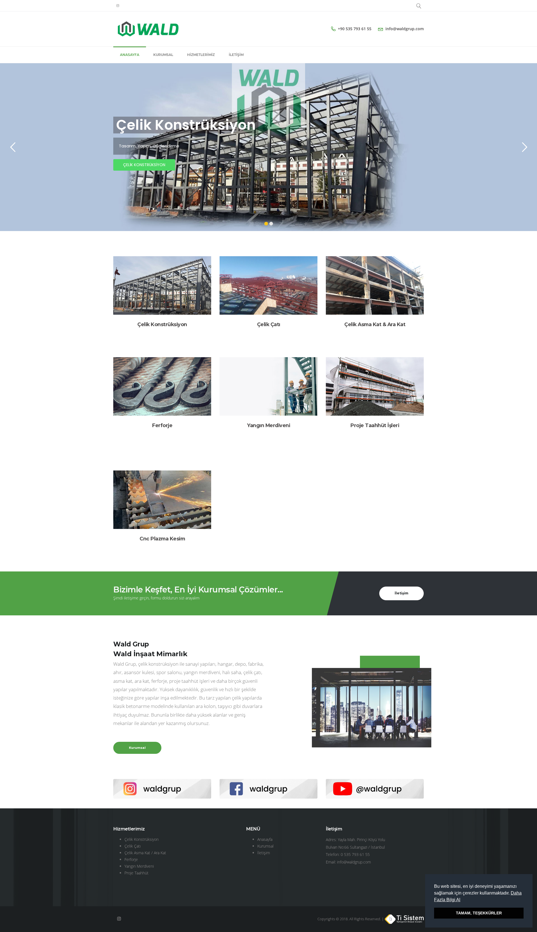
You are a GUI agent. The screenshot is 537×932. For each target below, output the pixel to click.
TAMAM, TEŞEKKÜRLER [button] (479, 913)
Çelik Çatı (268, 324)
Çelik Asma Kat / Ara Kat (145, 852)
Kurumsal (163, 55)
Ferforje (162, 425)
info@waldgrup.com (404, 28)
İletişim (236, 55)
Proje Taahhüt (136, 872)
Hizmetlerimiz (201, 55)
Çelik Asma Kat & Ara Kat (374, 324)
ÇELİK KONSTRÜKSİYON (144, 165)
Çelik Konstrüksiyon (162, 324)
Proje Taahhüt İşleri (374, 425)
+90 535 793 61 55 (354, 28)
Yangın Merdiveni (268, 425)
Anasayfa (129, 55)
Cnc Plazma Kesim (162, 539)
